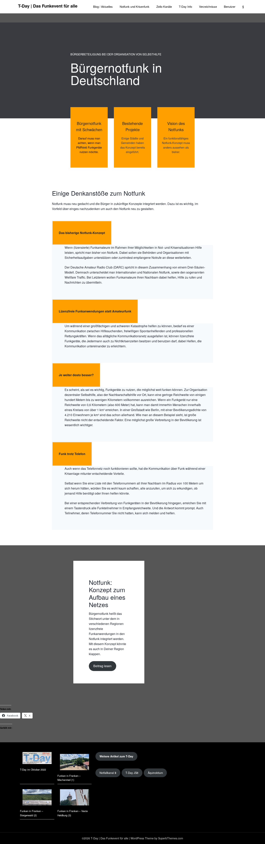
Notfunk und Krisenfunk (134, 6)
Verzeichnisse (208, 6)
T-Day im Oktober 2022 (33, 769)
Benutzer (229, 6)
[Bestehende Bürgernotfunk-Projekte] (132, 137)
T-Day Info (185, 6)
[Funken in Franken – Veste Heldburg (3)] (74, 798)
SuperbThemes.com (170, 838)
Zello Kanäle (164, 6)
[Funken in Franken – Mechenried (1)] (74, 762)
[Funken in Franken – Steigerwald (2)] (37, 798)
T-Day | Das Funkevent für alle (47, 6)
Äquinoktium (155, 773)
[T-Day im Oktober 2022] (37, 758)
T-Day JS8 (132, 773)
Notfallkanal (108, 773)
